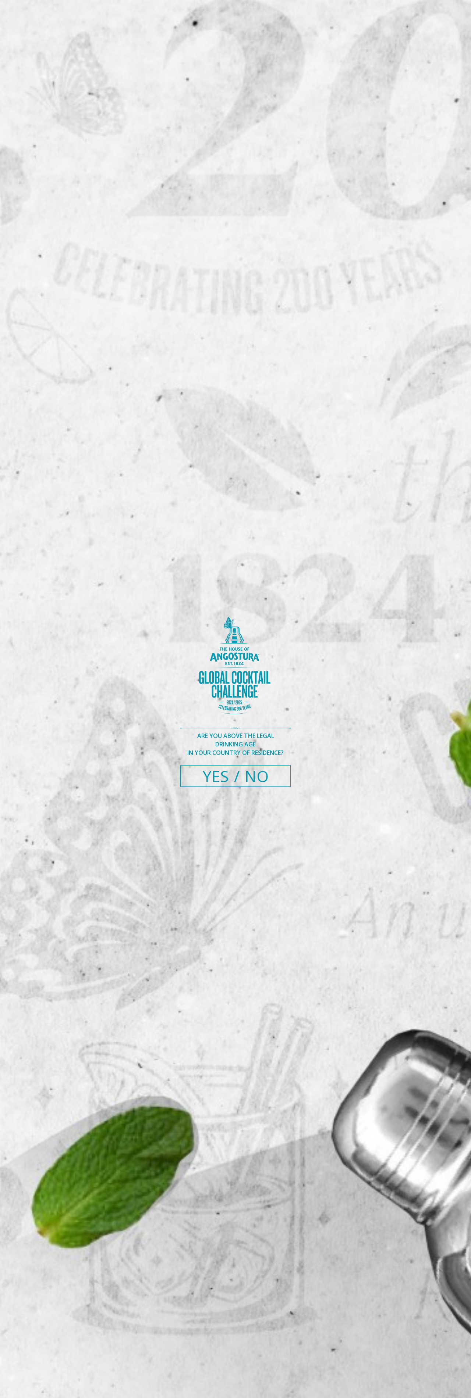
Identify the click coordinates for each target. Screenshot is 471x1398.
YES (216, 776)
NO (257, 776)
